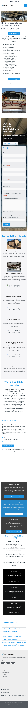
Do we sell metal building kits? (11, 631)
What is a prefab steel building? (11, 639)
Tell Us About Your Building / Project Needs (12, 194)
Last (4, 158)
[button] (14, 1)
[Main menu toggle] (25, 5)
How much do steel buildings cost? (12, 628)
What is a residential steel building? (12, 636)
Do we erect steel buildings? (10, 626)
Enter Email (5, 167)
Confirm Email (6, 172)
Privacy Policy (8, 704)
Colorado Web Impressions (17, 704)
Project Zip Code (6, 186)
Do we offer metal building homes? (12, 634)
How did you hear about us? (11, 215)
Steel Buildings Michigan (13, 644)
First (4, 152)
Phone (6, 179)
